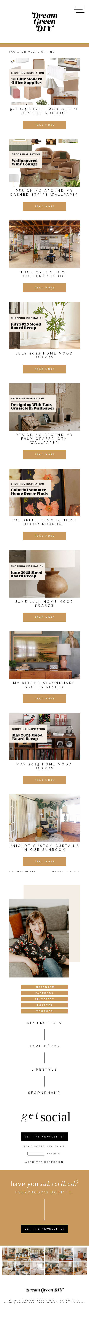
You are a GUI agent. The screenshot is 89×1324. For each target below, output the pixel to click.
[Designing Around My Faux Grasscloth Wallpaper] (44, 407)
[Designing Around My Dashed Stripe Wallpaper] (44, 163)
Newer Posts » (66, 871)
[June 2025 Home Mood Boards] (44, 574)
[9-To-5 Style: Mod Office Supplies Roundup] (44, 81)
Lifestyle (44, 1069)
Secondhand (44, 1092)
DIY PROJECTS (44, 1023)
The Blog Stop (71, 1302)
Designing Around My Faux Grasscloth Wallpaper (44, 438)
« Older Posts (22, 871)
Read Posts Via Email (44, 1146)
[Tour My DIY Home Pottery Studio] (44, 244)
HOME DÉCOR (45, 1046)
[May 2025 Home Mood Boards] (44, 736)
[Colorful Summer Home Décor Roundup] (44, 492)
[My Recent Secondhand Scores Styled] (44, 655)
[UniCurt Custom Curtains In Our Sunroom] (44, 818)
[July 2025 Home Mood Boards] (44, 325)
